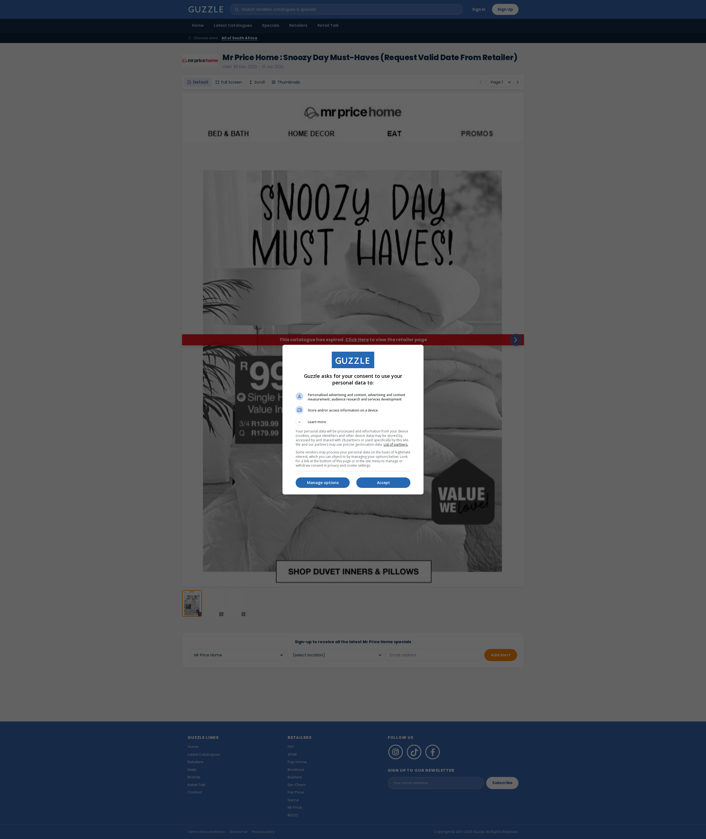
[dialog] (353, 420)
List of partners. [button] (396, 444)
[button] (353, 422)
